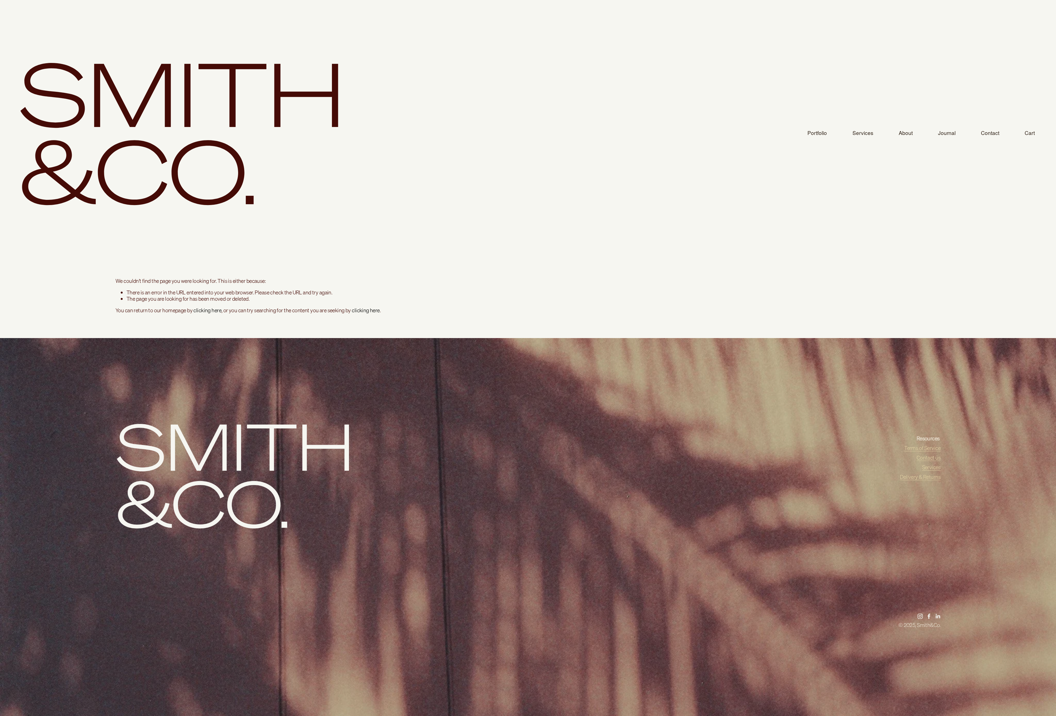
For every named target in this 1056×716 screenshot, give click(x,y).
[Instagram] (920, 616)
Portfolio (817, 132)
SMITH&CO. (183, 133)
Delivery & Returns (920, 477)
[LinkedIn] (938, 616)
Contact (990, 132)
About (906, 132)
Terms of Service (922, 448)
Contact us (929, 458)
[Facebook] (929, 616)
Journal (947, 132)
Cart (1030, 132)
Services (863, 132)
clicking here (207, 310)
